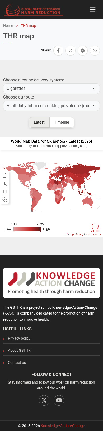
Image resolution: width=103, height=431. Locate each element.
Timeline (61, 122)
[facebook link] (58, 51)
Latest (39, 122)
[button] (58, 51)
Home (8, 25)
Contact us (17, 362)
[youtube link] (59, 400)
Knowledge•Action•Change (63, 426)
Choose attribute (18, 97)
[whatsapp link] (95, 51)
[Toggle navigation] (93, 10)
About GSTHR (19, 350)
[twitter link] (70, 51)
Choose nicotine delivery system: (33, 79)
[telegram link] (83, 51)
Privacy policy (19, 338)
